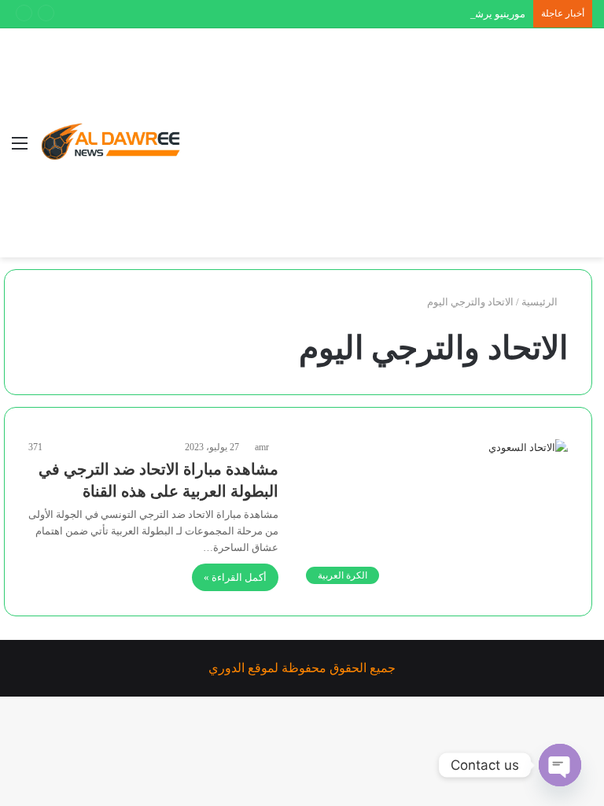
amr (262, 447)
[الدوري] (114, 142)
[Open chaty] (560, 765)
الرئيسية (540, 302)
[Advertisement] (377, 146)
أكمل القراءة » (235, 577)
